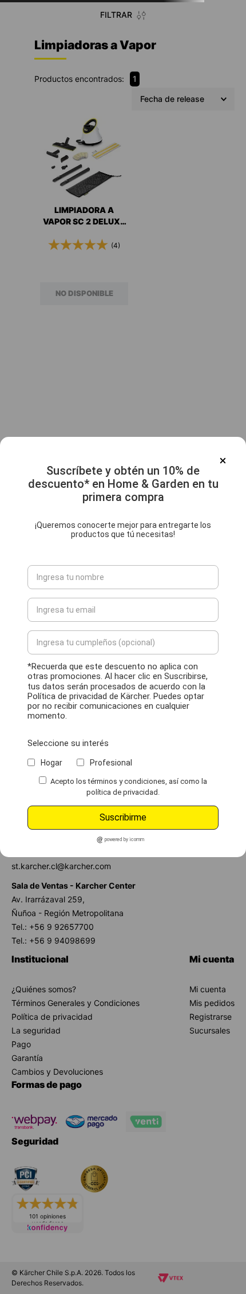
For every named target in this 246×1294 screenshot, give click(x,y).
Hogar (51, 762)
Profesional (111, 762)
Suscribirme (123, 817)
